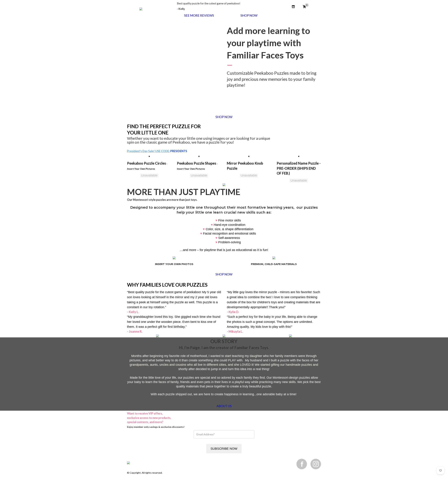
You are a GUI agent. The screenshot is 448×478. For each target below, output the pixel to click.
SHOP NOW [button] (248, 15)
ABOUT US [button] (224, 406)
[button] (149, 156)
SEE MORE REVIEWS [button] (199, 15)
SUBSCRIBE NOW (224, 448)
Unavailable (149, 175)
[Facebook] (301, 464)
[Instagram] (315, 464)
